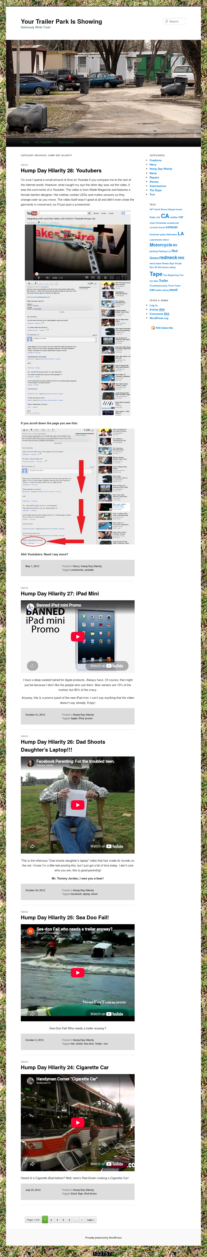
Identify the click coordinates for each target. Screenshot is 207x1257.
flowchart (154, 234)
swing (172, 267)
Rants (153, 173)
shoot (94, 894)
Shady (165, 263)
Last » (90, 1220)
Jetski (79, 1043)
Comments (159, 314)
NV (175, 245)
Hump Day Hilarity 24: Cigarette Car (65, 1067)
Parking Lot (165, 251)
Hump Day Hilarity (91, 566)
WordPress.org (159, 318)
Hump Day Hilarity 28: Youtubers (61, 170)
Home (25, 142)
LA (181, 233)
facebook (76, 894)
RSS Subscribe (164, 327)
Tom (152, 194)
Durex (162, 227)
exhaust (172, 227)
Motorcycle (161, 245)
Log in (154, 305)
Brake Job (155, 217)
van (106, 1043)
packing (154, 251)
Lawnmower (156, 239)
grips (163, 234)
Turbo (177, 285)
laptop (86, 894)
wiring (165, 290)
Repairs (154, 177)
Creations (156, 160)
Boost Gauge (168, 209)
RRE (181, 258)
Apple (74, 718)
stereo (165, 267)
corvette (154, 227)
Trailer (98, 1043)
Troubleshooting (158, 285)
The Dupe (156, 190)
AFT (152, 209)
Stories (154, 182)
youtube (89, 570)
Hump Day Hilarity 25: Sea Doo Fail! (65, 917)
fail (72, 1043)
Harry (76, 566)
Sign (171, 263)
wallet (159, 290)
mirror (166, 239)
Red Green (90, 1193)
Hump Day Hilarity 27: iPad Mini (60, 593)
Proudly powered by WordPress (103, 1237)
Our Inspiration (43, 142)
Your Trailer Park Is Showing (61, 21)
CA (165, 215)
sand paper (156, 263)
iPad (81, 718)
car (180, 217)
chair (152, 222)
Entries (157, 309)
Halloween (171, 234)
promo (89, 718)
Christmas (160, 222)
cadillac (174, 217)
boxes (179, 209)
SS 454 (158, 267)
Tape (156, 273)
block (158, 209)
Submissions (66, 142)
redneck (168, 257)
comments (77, 570)
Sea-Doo (89, 1043)
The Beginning (171, 275)
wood (173, 289)
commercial (173, 222)
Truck (171, 285)
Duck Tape (77, 1193)
